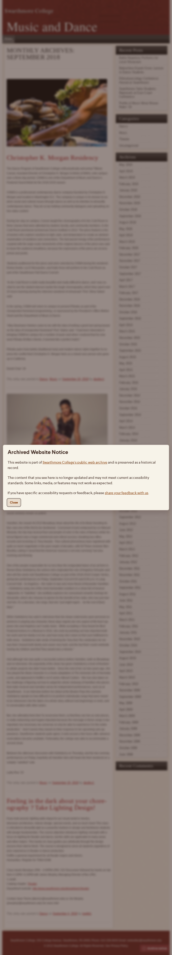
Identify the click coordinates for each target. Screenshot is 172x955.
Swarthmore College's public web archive (75, 462)
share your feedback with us (126, 493)
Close (14, 502)
